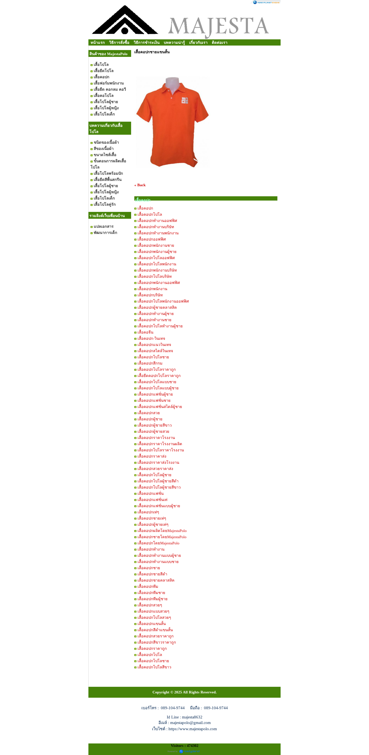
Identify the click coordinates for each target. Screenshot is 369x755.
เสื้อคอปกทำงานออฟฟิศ (157, 221)
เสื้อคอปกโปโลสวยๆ (154, 617)
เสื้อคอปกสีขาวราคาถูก (157, 642)
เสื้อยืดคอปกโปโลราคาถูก (159, 376)
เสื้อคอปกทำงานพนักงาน (158, 233)
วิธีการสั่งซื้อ (119, 42)
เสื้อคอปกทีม (148, 586)
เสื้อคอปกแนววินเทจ (154, 345)
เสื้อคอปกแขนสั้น (152, 624)
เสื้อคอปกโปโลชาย (153, 357)
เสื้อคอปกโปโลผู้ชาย (154, 475)
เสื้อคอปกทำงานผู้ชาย (156, 314)
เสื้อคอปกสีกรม (150, 363)
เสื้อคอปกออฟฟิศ (152, 239)
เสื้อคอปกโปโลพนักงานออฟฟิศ (163, 301)
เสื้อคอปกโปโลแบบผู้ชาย (158, 388)
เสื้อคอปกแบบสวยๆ (153, 611)
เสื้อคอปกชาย (149, 568)
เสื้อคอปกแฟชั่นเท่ (152, 500)
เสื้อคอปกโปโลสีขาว (154, 667)
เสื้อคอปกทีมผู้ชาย (153, 599)
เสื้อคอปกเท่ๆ (148, 512)
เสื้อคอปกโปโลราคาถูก (157, 369)
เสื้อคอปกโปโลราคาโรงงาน (161, 450)
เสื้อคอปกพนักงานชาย (156, 245)
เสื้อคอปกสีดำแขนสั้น (155, 630)
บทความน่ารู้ (174, 42)
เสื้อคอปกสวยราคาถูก (156, 636)
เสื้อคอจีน (145, 332)
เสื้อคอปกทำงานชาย (154, 320)
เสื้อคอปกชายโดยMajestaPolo (162, 537)
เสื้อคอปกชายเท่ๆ (152, 518)
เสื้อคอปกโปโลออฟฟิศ (156, 258)
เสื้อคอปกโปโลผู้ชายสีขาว (159, 487)
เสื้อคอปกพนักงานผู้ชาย (157, 252)
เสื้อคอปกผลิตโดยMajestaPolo (162, 531)
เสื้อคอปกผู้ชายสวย (153, 431)
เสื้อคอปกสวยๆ (150, 605)
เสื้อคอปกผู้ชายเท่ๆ (153, 524)
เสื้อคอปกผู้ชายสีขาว (155, 425)
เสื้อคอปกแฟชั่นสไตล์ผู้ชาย (160, 407)
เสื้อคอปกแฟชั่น (151, 493)
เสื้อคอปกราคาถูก (152, 648)
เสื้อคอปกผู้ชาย (150, 419)
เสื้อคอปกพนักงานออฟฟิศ (159, 283)
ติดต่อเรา (219, 42)
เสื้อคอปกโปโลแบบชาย (157, 382)
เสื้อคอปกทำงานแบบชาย (158, 562)
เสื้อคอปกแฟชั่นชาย (154, 400)
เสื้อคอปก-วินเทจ (151, 338)
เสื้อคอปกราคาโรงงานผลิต (160, 444)
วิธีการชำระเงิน (147, 42)
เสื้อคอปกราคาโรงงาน (156, 438)
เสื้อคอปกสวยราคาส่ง (155, 469)
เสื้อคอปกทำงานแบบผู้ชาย (159, 555)
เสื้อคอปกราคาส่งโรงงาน (158, 462)
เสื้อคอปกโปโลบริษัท (155, 276)
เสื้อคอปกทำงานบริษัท (156, 227)
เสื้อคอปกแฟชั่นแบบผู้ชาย (159, 506)
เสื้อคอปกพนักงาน (152, 289)
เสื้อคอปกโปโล (150, 214)
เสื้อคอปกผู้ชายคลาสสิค (157, 307)
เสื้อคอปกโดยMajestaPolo (158, 543)
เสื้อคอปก (145, 208)
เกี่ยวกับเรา (198, 42)
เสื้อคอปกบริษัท (150, 295)
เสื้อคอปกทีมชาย (151, 593)
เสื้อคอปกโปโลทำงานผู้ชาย (160, 326)
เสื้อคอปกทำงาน (151, 549)
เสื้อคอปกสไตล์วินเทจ (155, 351)
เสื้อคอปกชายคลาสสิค (156, 580)
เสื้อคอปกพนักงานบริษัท (157, 270)
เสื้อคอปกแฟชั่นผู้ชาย (155, 394)
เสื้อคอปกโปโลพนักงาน (157, 264)
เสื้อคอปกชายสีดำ (152, 574)
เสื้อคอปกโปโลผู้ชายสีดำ (158, 481)
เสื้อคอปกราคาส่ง (152, 456)
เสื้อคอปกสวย (149, 413)
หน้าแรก (98, 42)
